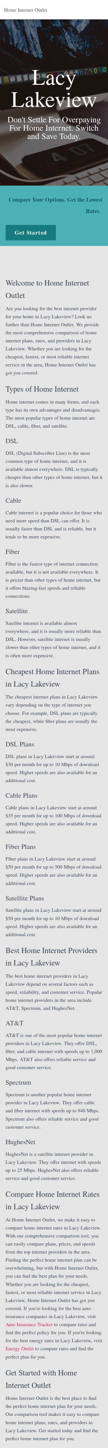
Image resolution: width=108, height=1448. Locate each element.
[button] (31, 232)
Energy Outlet (20, 1348)
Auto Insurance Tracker (29, 1324)
